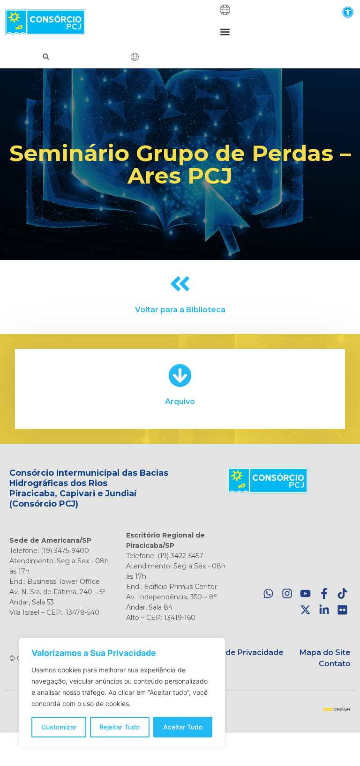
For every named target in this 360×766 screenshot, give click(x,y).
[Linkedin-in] (324, 610)
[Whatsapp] (268, 594)
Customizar (58, 727)
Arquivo (180, 401)
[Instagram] (287, 594)
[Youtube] (305, 594)
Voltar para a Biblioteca (180, 309)
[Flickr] (342, 610)
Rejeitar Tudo (119, 727)
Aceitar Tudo (182, 727)
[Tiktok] (342, 594)
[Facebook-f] (324, 594)
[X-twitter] (305, 610)
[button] (347, 12)
